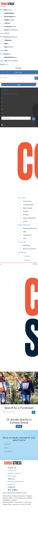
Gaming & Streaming (11, 30)
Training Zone (9, 47)
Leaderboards (4, 64)
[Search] (33, 118)
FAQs (6, 43)
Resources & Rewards (14, 473)
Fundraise (18, 68)
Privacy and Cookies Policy (16, 481)
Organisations (8, 451)
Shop (6, 50)
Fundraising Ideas (10, 16)
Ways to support (9, 20)
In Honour (8, 26)
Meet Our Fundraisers (11, 60)
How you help (4, 54)
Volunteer (8, 23)
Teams (6, 448)
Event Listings (12, 476)
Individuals (7, 444)
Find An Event (9, 13)
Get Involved (3, 9)
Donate (7, 33)
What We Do (8, 57)
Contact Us (18, 72)
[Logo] (19, 4)
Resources (3, 37)
